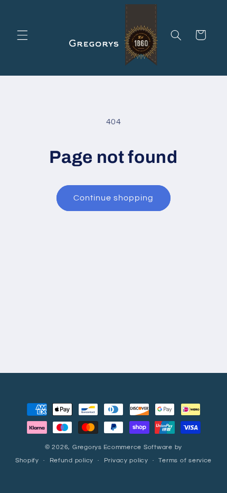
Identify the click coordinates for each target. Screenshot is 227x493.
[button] (22, 35)
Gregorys (87, 447)
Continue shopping (113, 198)
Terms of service (185, 460)
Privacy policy (126, 460)
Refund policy (72, 460)
